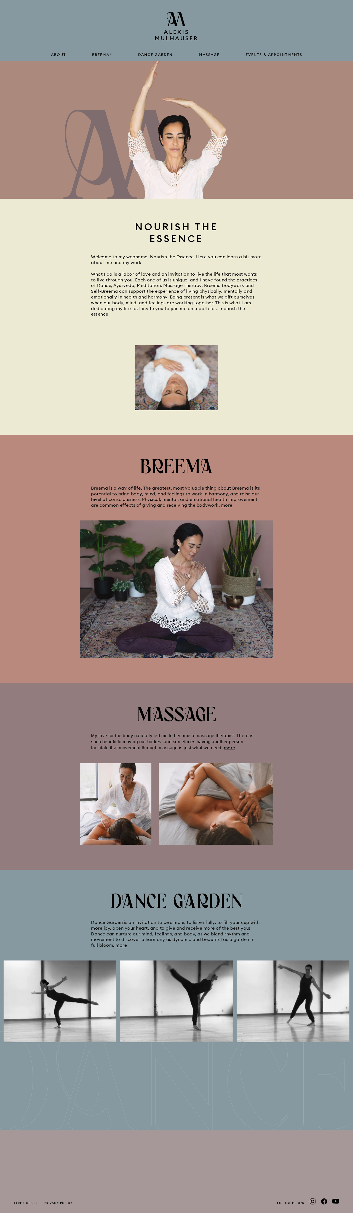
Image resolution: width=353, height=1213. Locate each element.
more (226, 505)
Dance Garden (155, 54)
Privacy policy (58, 1203)
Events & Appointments (274, 54)
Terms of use (26, 1203)
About (58, 54)
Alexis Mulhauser (176, 34)
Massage (209, 54)
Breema (102, 54)
